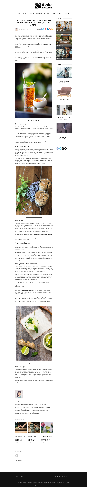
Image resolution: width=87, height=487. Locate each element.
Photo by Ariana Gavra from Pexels (34, 217)
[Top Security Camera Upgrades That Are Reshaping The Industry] (64, 128)
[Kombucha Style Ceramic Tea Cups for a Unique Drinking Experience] (34, 427)
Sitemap (65, 476)
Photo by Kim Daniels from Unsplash (34, 363)
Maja (19, 29)
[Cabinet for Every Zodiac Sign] (64, 91)
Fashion (24, 13)
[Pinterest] (63, 148)
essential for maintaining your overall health (42, 234)
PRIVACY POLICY (59, 476)
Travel (48, 13)
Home (19, 13)
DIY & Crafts (59, 13)
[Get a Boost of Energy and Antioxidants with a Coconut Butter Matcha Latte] (47, 427)
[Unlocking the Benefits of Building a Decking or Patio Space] (64, 39)
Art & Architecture (40, 13)
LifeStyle (67, 13)
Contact (17, 476)
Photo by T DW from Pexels (34, 120)
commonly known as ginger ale (29, 290)
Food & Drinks (29, 29)
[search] (80, 6)
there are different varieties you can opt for (27, 153)
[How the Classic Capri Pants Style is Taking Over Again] (64, 109)
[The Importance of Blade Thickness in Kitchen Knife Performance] (21, 427)
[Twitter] (60, 148)
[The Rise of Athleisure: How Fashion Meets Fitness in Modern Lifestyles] (64, 52)
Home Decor (31, 13)
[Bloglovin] (65, 148)
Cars (54, 13)
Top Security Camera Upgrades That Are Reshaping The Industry (64, 137)
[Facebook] (15, 415)
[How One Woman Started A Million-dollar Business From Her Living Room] (64, 72)
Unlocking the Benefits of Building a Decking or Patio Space (64, 44)
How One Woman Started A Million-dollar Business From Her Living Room (64, 81)
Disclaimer (22, 476)
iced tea (17, 128)
